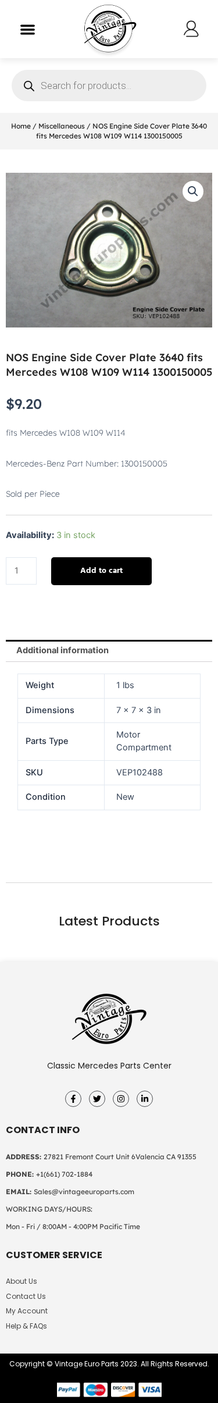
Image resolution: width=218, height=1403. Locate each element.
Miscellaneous (61, 126)
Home (21, 126)
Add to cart (101, 571)
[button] (28, 29)
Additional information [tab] (62, 650)
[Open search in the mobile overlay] (109, 85)
